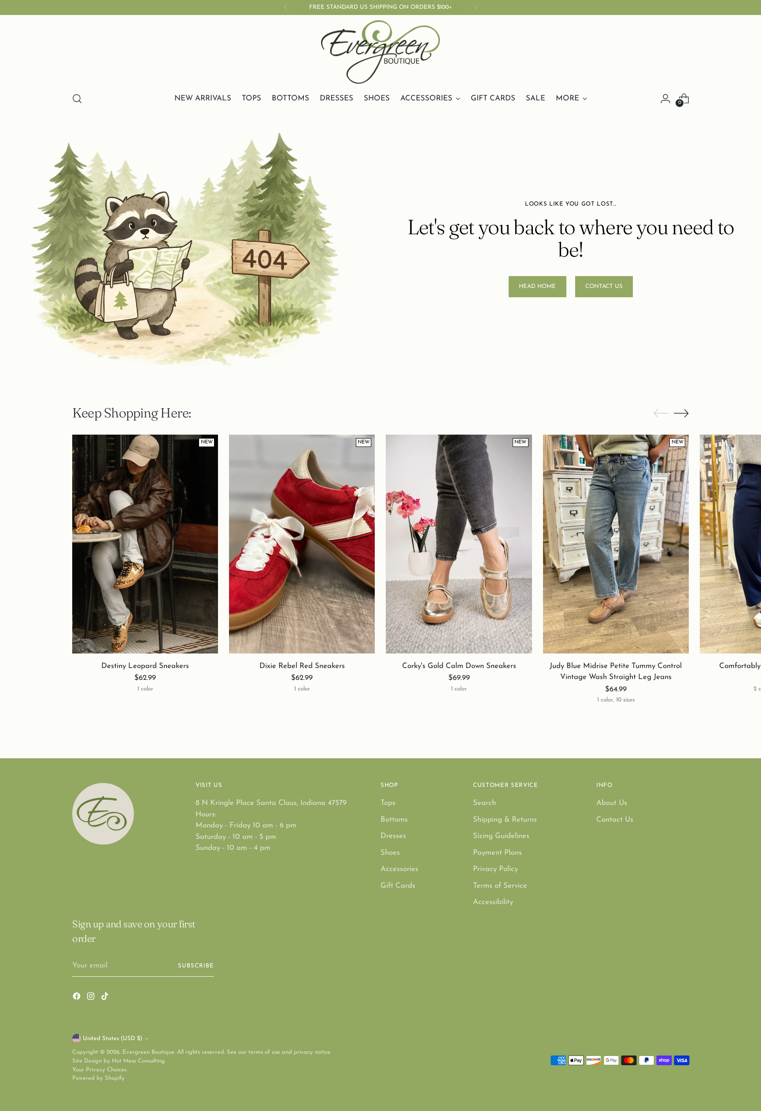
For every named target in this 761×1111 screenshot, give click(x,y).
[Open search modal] (77, 98)
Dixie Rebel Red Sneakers (302, 666)
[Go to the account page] (665, 98)
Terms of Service (500, 886)
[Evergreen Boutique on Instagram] (91, 998)
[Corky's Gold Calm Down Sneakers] (459, 544)
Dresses (393, 836)
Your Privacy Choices (99, 1070)
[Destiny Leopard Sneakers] (145, 544)
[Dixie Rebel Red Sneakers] (302, 544)
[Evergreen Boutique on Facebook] (77, 998)
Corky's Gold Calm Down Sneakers (459, 666)
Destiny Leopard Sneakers (145, 666)
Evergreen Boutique (148, 1052)
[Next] (475, 7)
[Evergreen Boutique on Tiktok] (105, 998)
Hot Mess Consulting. (139, 1061)
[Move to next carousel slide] (681, 413)
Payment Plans (497, 852)
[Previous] (285, 7)
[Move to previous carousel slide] (661, 413)
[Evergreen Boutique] (380, 52)
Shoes (390, 852)
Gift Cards (397, 886)
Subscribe (196, 966)
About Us (611, 803)
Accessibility (493, 902)
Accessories (399, 869)
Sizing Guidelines (501, 836)
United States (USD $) (112, 1038)
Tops (387, 803)
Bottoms (394, 819)
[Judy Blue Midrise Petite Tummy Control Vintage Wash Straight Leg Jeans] (616, 544)
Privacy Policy (495, 869)
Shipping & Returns (505, 819)
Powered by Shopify (98, 1078)
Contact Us (614, 819)
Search (484, 803)
